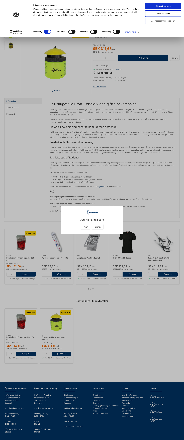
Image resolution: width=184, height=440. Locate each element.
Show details (130, 32)
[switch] (71, 32)
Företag (98, 227)
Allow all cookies (163, 6)
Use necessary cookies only (163, 21)
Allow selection (163, 14)
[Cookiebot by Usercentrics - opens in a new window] (16, 32)
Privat (85, 227)
